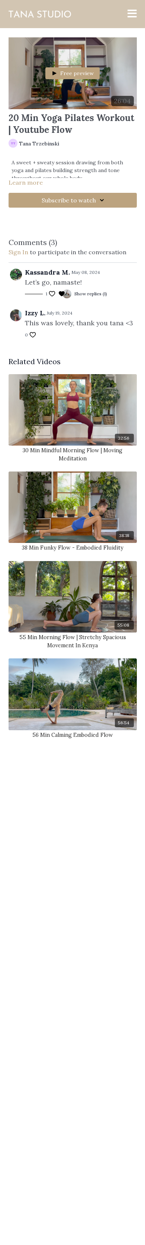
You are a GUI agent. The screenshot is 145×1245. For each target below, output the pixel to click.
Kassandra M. (47, 272)
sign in (18, 252)
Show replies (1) (90, 293)
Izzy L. (35, 313)
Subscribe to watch (69, 200)
